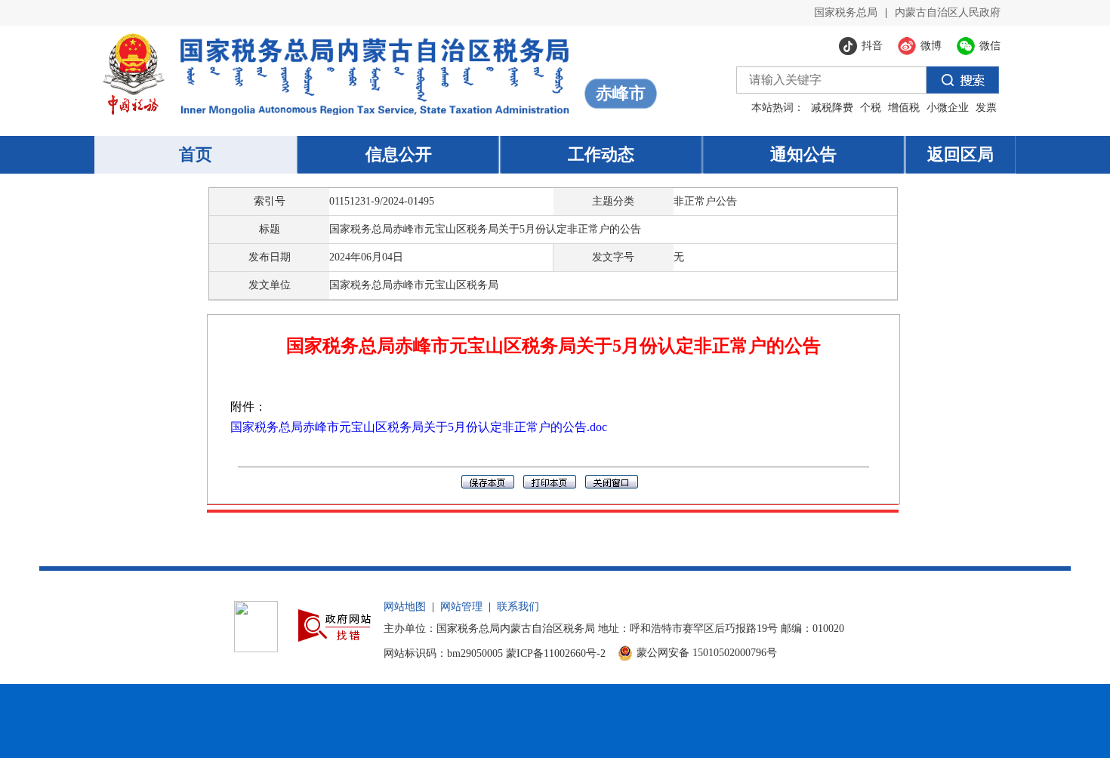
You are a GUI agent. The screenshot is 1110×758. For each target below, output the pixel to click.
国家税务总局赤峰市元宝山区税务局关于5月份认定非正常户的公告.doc (418, 427)
